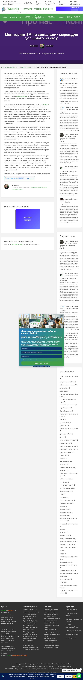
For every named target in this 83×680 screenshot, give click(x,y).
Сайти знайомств (65, 562)
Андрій (62, 143)
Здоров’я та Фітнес (66, 452)
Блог (20, 17)
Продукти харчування (67, 538)
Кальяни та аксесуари (67, 467)
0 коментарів (74, 85)
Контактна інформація (51, 17)
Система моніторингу (29, 54)
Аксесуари (63, 391)
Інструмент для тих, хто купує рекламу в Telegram (69, 109)
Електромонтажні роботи (68, 440)
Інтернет (62, 458)
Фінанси (62, 582)
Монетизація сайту (66, 503)
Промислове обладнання (68, 541)
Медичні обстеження (66, 500)
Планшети (63, 532)
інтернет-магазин (65, 461)
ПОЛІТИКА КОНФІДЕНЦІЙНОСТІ (15, 669)
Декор (62, 419)
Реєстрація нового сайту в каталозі (39, 17)
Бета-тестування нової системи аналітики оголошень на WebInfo (69, 81)
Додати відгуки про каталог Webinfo (75, 3)
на (4, 610)
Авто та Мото (64, 388)
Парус (25, 621)
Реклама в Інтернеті (66, 544)
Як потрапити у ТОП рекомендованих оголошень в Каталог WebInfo (12, 3)
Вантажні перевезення (67, 405)
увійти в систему (17, 244)
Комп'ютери (64, 482)
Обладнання (64, 515)
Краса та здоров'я (65, 491)
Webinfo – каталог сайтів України (30, 9)
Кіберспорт (63, 470)
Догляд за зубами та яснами (69, 428)
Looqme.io (45, 104)
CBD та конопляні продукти (69, 376)
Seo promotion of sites (67, 382)
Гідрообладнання (65, 411)
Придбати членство (77, 17)
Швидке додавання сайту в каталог (50, 3)
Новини (61, 17)
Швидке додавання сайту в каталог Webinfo (41, 664)
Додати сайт (38, 3)
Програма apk (64, 535)
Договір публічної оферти (73, 631)
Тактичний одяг (65, 579)
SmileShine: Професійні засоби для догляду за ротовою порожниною (30, 636)
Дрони (62, 437)
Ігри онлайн (63, 455)
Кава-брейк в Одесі (71, 199)
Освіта (62, 529)
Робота (62, 554)
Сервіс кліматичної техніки (68, 565)
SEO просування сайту (67, 385)
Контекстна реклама (66, 488)
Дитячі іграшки (64, 422)
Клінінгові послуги (66, 479)
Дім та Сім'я (63, 425)
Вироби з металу (65, 408)
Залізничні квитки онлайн (68, 446)
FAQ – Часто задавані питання (36, 669)
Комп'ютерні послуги (66, 485)
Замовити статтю (62, 3)
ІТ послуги (63, 464)
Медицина (63, 497)
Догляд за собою (65, 434)
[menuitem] (12, 3)
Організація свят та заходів (69, 524)
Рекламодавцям (70, 638)
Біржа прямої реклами (29, 623)
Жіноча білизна (65, 443)
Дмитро (35, 46)
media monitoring (21, 96)
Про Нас (68, 17)
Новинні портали (65, 512)
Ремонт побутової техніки (68, 547)
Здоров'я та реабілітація (68, 449)
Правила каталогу (27, 17)
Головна (4, 17)
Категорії (12, 17)
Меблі (62, 494)
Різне (61, 551)
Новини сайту (64, 509)
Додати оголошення (28, 2)
